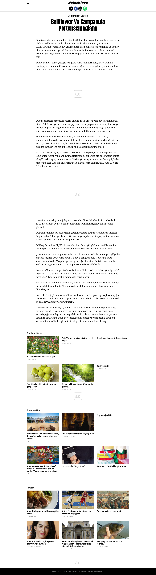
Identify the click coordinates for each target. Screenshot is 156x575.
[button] (28, 3)
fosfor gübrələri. (70, 239)
